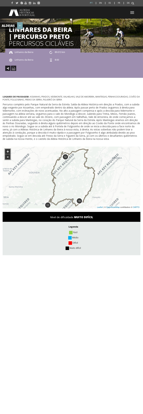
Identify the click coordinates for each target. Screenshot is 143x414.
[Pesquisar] (132, 3)
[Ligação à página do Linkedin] (33, 2)
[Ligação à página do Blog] (20, 2)
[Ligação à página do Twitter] (16, 2)
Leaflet (100, 207)
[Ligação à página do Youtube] (25, 2)
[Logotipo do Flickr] (38, 2)
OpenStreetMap (113, 207)
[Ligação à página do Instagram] (29, 2)
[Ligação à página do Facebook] (11, 2)
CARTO (136, 207)
